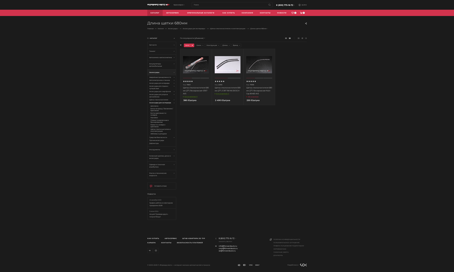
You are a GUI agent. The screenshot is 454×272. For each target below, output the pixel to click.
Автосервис (171, 238)
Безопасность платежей (190, 243)
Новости (151, 194)
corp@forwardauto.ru (228, 248)
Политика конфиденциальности (286, 239)
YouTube (155, 250)
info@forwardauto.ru (228, 246)
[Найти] (269, 4)
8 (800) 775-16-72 (284, 5)
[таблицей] (306, 38)
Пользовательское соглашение (286, 242)
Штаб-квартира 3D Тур (193, 238)
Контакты (166, 243)
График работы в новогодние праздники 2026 (161, 204)
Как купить (153, 238)
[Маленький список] (286, 38)
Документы (278, 255)
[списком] (302, 38)
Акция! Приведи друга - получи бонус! (158, 215)
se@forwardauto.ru (227, 251)
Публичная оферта (281, 252)
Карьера (151, 243)
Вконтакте (149, 250)
